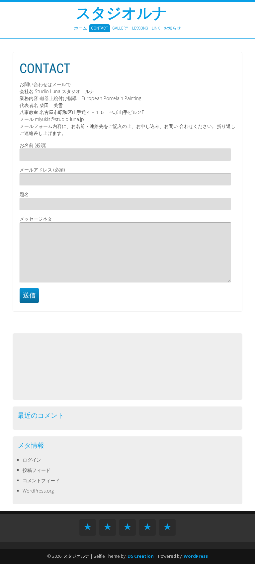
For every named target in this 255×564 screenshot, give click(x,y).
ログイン (32, 460)
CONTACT (99, 28)
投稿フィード (36, 470)
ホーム (80, 28)
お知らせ (172, 28)
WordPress (196, 556)
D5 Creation (141, 556)
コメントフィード (41, 480)
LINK (156, 28)
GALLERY (120, 28)
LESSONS (140, 28)
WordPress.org (38, 491)
